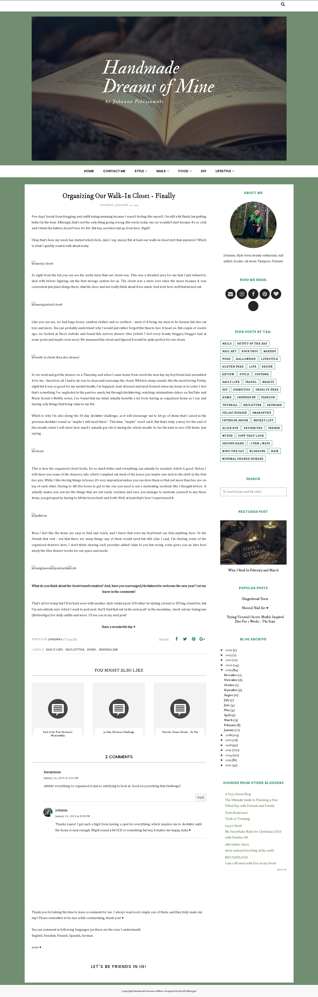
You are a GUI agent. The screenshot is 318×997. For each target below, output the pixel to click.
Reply (200, 797)
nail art (229, 351)
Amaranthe (261, 412)
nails (227, 343)
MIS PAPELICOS (236, 857)
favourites (253, 428)
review (228, 374)
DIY (225, 389)
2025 (228, 650)
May (227, 710)
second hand (233, 443)
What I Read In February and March (253, 570)
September (230, 690)
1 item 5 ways (259, 443)
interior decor (235, 420)
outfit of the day (252, 343)
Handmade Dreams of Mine (148, 991)
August (228, 695)
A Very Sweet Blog (238, 794)
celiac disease (234, 412)
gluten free (233, 366)
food (226, 359)
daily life (54, 649)
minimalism (108, 649)
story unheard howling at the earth (249, 850)
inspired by (246, 397)
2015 (228, 750)
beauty (268, 382)
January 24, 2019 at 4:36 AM (61, 778)
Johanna (61, 810)
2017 (228, 740)
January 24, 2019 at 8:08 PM (72, 816)
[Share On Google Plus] (202, 639)
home (91, 649)
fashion (268, 397)
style (244, 374)
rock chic (250, 351)
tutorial (230, 405)
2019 (228, 670)
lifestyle (269, 359)
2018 (228, 735)
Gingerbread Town (255, 599)
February (230, 725)
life (253, 366)
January (229, 730)
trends (274, 428)
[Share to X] (185, 639)
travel (251, 382)
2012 (228, 765)
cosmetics (241, 389)
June (227, 705)
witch (227, 436)
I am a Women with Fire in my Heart (250, 863)
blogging (258, 451)
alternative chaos (237, 844)
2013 (228, 760)
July (226, 700)
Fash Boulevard (236, 813)
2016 (228, 745)
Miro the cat (233, 451)
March (228, 720)
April (227, 715)
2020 (228, 665)
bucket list (264, 420)
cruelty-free (267, 389)
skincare (274, 405)
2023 (228, 655)
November (231, 680)
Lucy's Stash (233, 826)
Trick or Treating (237, 819)
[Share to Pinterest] (193, 639)
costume (262, 374)
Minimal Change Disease (243, 459)
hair (275, 451)
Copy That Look (251, 436)
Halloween (246, 359)
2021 (228, 660)
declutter (74, 649)
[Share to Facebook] (176, 639)
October (229, 685)
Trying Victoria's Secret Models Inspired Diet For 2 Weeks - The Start (255, 619)
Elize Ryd (230, 428)
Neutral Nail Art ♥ (255, 608)
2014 (228, 755)
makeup (270, 351)
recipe (267, 366)
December (230, 675)
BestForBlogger (187, 991)
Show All (282, 870)
